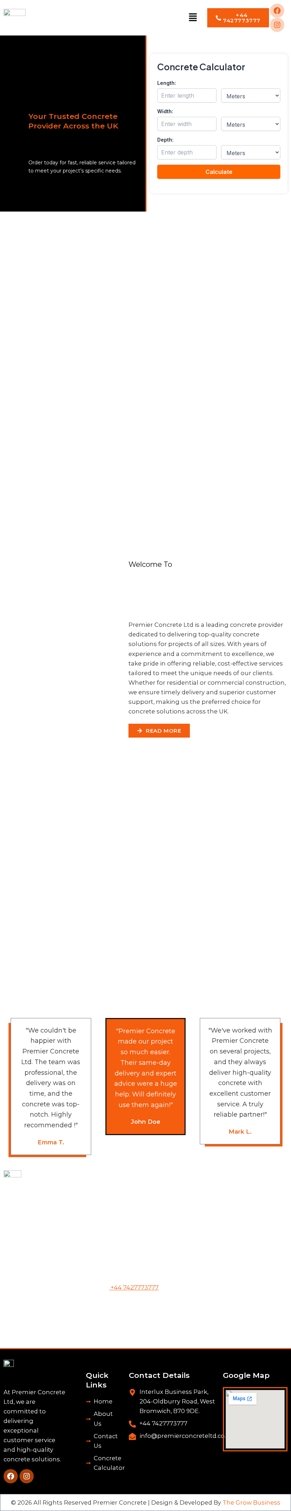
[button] (193, 17)
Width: (165, 111)
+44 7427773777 (134, 1287)
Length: (166, 83)
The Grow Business (251, 1502)
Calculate (218, 171)
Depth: (165, 140)
